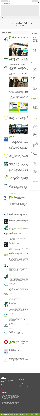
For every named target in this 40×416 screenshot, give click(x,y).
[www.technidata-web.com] (7, 379)
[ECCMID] (6, 254)
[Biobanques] (6, 221)
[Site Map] (21, 378)
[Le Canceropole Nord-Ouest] (6, 325)
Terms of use (20, 380)
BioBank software (35, 108)
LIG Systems (11, 58)
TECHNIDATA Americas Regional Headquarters (25, 386)
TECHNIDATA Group (21, 385)
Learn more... (4, 405)
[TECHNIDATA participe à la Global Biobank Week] (6, 139)
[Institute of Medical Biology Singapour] (6, 198)
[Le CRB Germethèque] (6, 351)
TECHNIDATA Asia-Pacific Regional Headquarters (25, 387)
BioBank (15, 59)
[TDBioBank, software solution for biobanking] (6, 89)
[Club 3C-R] (6, 234)
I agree (37, 414)
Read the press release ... (12, 209)
